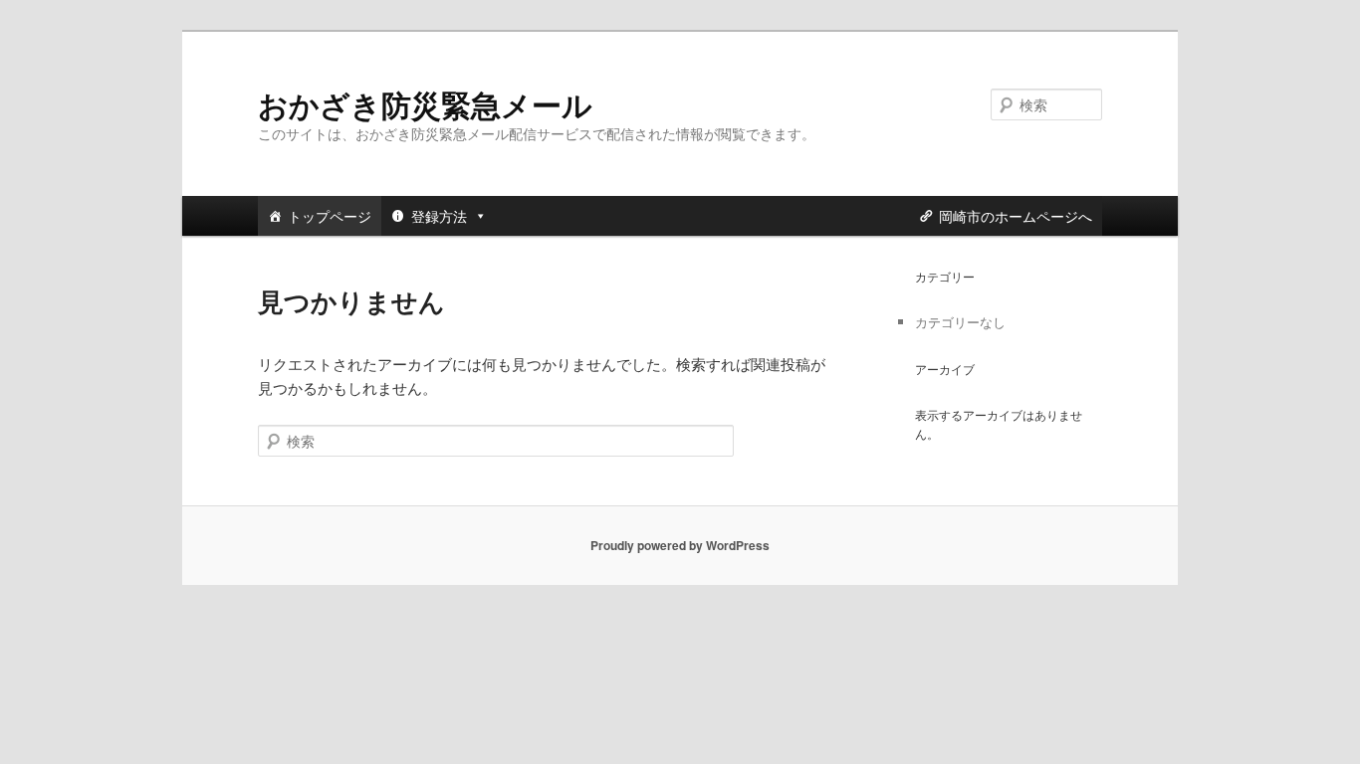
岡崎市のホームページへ (1015, 216)
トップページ (329, 216)
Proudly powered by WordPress (680, 545)
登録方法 (439, 216)
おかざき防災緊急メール (425, 104)
